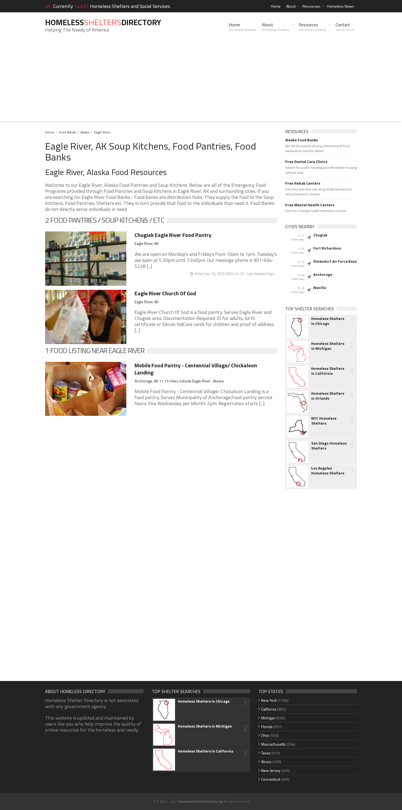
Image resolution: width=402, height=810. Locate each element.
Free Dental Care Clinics (306, 161)
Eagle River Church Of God (165, 293)
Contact (345, 26)
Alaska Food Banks (301, 140)
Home (276, 6)
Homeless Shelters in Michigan (327, 346)
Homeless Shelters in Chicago (327, 321)
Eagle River (102, 132)
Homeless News (340, 6)
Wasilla (319, 287)
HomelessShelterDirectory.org (201, 801)
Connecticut (270, 779)
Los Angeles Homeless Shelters (327, 471)
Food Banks (67, 132)
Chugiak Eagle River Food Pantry (173, 235)
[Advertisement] (201, 82)
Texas (265, 753)
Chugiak (320, 235)
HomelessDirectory (103, 22)
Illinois (266, 762)
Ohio (265, 735)
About (291, 6)
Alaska (84, 132)
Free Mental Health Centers (309, 204)
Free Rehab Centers (302, 183)
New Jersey (270, 770)
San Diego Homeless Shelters (329, 446)
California (268, 709)
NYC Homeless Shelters (323, 421)
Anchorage (322, 274)
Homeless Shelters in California (327, 371)
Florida (266, 726)
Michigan (268, 718)
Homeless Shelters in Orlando (327, 396)
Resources (311, 6)
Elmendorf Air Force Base (335, 261)
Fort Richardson (327, 248)
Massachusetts (273, 744)
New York (269, 700)
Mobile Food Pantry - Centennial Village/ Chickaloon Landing (196, 369)
